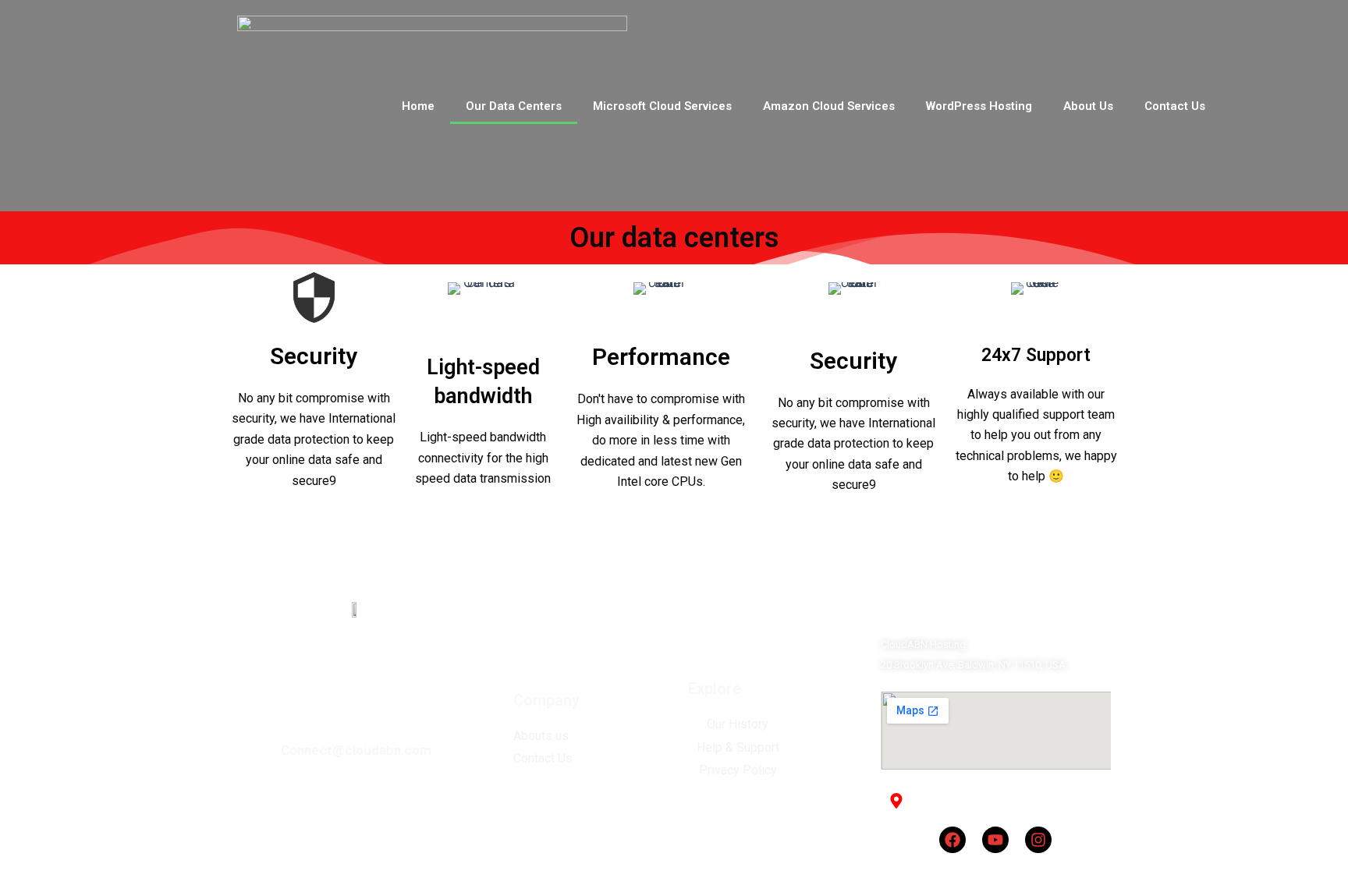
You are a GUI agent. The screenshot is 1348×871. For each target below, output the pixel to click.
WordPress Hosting (979, 106)
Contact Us (1174, 106)
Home (418, 106)
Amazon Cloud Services (829, 106)
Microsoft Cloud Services (662, 106)
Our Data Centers (514, 106)
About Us (1088, 106)
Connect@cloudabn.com (356, 750)
